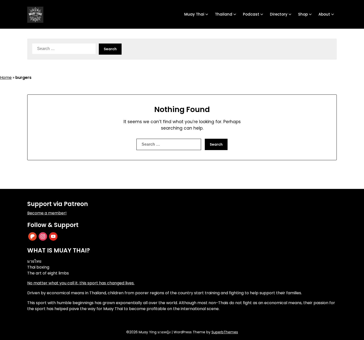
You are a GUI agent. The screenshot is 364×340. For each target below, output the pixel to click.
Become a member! (47, 213)
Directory (278, 14)
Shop (303, 14)
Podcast (251, 14)
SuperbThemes (224, 332)
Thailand (223, 14)
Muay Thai (194, 14)
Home (6, 77)
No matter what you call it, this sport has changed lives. (80, 283)
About (324, 14)
